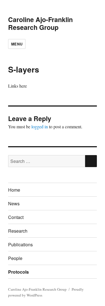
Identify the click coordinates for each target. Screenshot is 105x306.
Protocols (18, 272)
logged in (39, 126)
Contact (16, 217)
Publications (20, 244)
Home (14, 190)
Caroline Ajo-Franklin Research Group (40, 23)
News (14, 203)
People (15, 258)
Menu (16, 44)
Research (17, 231)
